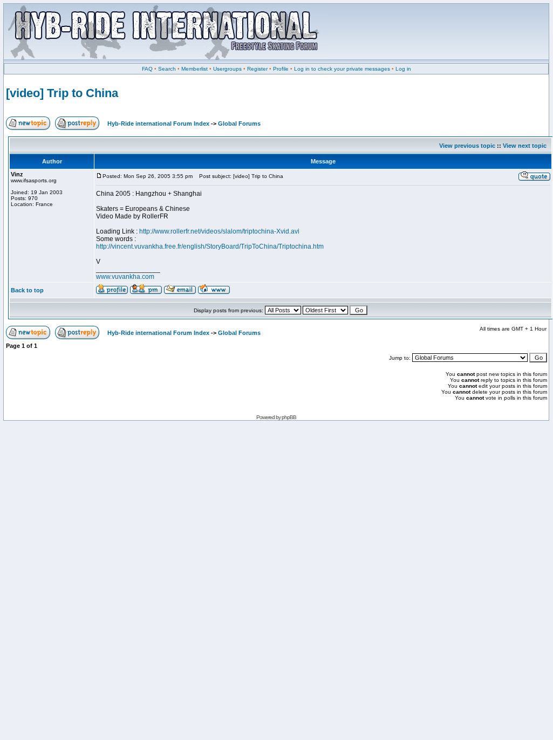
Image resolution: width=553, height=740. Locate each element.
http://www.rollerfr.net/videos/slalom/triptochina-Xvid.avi (219, 231)
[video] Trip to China (62, 93)
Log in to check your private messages (342, 69)
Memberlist (194, 69)
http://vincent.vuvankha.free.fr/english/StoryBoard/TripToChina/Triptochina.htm (210, 246)
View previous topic (467, 145)
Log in (403, 69)
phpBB (289, 417)
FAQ (147, 69)
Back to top (27, 290)
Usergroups (227, 69)
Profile (281, 69)
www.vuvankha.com (125, 276)
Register (257, 69)
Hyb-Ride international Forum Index (158, 123)
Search (167, 69)
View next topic (525, 145)
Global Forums (239, 123)
